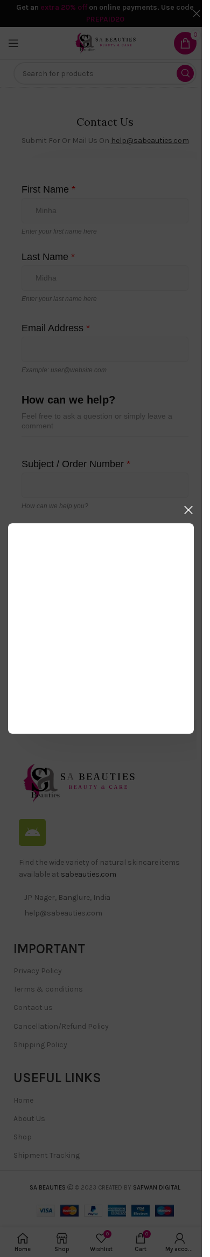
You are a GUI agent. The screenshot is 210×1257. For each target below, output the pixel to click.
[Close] (188, 509)
